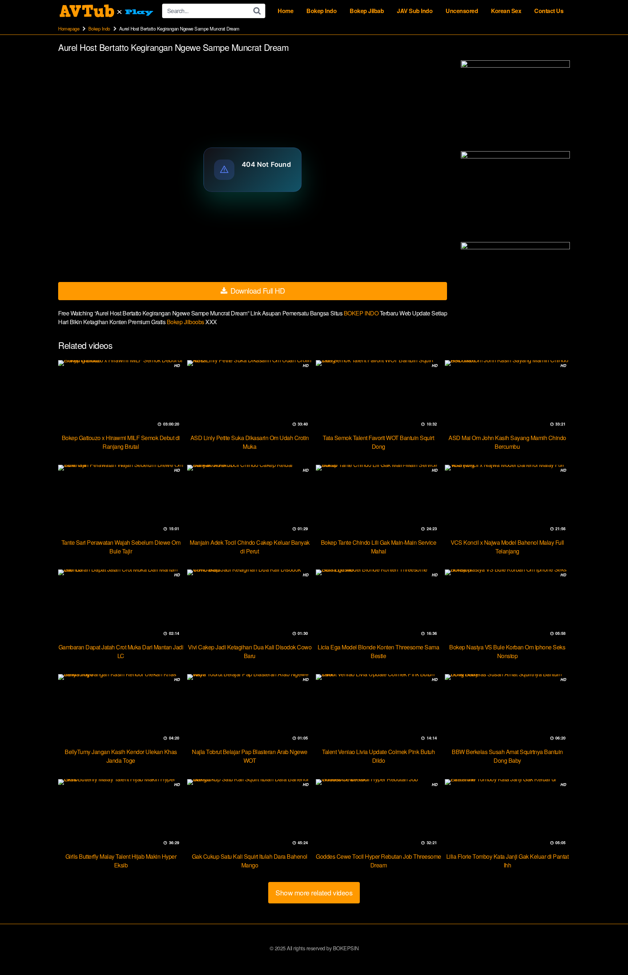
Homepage (68, 28)
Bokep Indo (321, 11)
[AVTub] (107, 11)
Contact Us (548, 11)
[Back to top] (608, 951)
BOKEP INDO (362, 313)
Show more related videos (314, 892)
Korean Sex (506, 11)
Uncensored (462, 11)
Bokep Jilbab (367, 11)
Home (285, 11)
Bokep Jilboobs (186, 322)
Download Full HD (257, 290)
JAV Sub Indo (414, 11)
